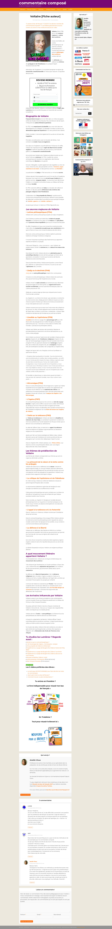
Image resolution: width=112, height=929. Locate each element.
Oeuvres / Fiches (31, 9)
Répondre (30, 827)
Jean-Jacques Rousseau (34, 661)
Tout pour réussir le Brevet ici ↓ (45, 722)
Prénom (23, 914)
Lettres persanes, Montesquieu (36, 659)
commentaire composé (42, 3)
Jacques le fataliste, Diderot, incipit (37, 657)
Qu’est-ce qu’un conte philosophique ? (38, 642)
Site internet (57, 914)
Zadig (27, 273)
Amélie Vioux (37, 20)
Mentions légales (80, 927)
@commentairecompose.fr (82, 104)
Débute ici (22, 9)
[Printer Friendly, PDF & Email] (29, 665)
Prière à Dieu (56, 443)
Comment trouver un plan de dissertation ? (40, 677)
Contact (70, 9)
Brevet (64, 9)
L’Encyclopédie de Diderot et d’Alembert (38, 646)
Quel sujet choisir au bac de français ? (39, 675)
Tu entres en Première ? (45, 681)
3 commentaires (54, 20)
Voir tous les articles (25, 794)
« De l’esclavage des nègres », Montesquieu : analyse (42, 644)
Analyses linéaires (50, 9)
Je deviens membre (45, 104)
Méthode (40, 9)
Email (39, 914)
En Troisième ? (45, 717)
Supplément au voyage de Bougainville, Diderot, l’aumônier (44, 651)
